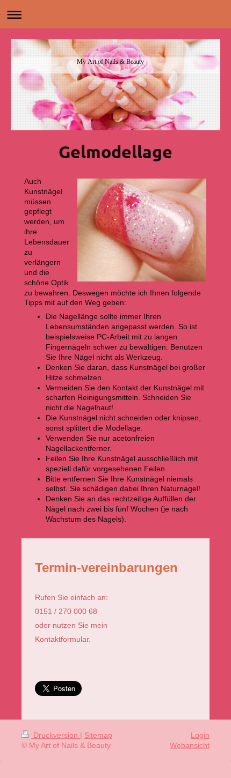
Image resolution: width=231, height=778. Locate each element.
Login (200, 735)
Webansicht (190, 745)
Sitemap (98, 735)
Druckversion (55, 735)
